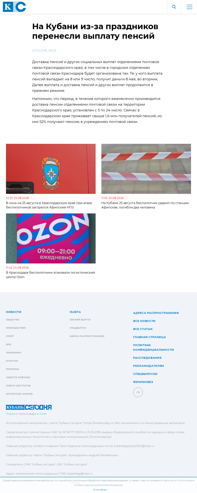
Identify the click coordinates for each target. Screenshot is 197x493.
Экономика (13, 352)
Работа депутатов (18, 385)
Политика (12, 369)
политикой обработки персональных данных (101, 480)
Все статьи (143, 329)
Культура (12, 361)
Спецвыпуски (145, 374)
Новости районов (18, 377)
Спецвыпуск (78, 328)
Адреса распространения (87, 336)
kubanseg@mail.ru (80, 473)
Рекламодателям (148, 366)
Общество (12, 320)
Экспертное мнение (19, 394)
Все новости (144, 321)
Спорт (10, 336)
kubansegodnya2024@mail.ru (134, 446)
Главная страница (149, 337)
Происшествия (16, 328)
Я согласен (100, 489)
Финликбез (143, 382)
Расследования (147, 358)
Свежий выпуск (80, 320)
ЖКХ (8, 344)
